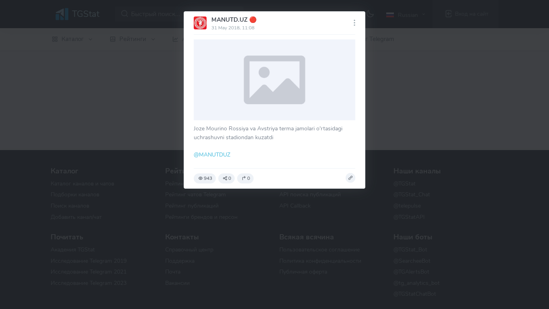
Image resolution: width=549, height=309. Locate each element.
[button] (350, 178)
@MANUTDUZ (212, 154)
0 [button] (229, 178)
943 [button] (208, 178)
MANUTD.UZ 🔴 (234, 20)
